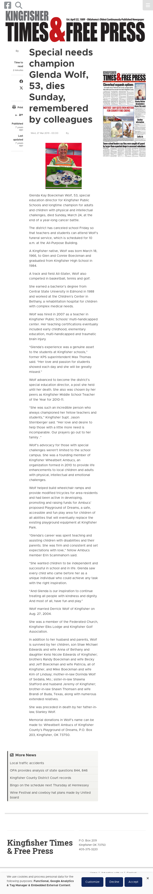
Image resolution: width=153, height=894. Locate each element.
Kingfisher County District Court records (40, 778)
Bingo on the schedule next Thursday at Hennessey (49, 785)
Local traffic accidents (27, 763)
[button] (18, 5)
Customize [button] (92, 882)
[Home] (75, 27)
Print (20, 107)
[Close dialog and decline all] (148, 876)
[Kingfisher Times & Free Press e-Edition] (124, 112)
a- (16, 115)
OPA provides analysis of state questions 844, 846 (49, 770)
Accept (133, 882)
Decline (114, 882)
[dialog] (76, 883)
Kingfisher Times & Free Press (40, 846)
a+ (21, 115)
